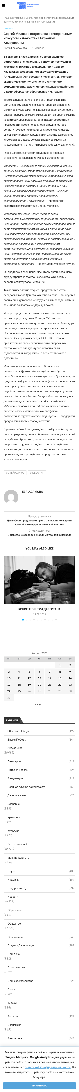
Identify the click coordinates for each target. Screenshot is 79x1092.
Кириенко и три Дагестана (39, 609)
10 (8, 678)
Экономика (14, 1024)
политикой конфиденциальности (48, 1067)
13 (39, 678)
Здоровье (14, 803)
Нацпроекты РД (41, 888)
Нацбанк (41, 879)
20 (39, 684)
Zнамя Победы (41, 739)
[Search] (75, 5)
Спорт (11, 989)
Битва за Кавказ (41, 769)
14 (49, 678)
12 (29, 678)
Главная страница (13, 17)
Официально (41, 937)
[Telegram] (66, 5)
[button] (7, 588)
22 (60, 684)
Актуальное (15, 747)
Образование (16, 910)
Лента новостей (17, 844)
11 (19, 678)
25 (19, 691)
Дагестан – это (41, 795)
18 (19, 684)
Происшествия (17, 967)
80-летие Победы (41, 731)
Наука (41, 871)
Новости (13, 896)
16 (70, 678)
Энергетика (41, 1038)
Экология (41, 1016)
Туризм (12, 1002)
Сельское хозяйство (41, 980)
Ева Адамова (19, 47)
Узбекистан (37, 473)
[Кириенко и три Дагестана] (39, 580)
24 (8, 691)
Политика (14, 953)
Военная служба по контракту (41, 786)
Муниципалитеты (19, 857)
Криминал (14, 817)
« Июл (38, 704)
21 (49, 684)
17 (8, 684)
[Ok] (70, 5)
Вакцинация (41, 778)
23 (70, 684)
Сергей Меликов (15, 473)
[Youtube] (58, 5)
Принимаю (39, 1085)
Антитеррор (41, 761)
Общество (14, 923)
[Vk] (62, 5)
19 (29, 684)
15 (60, 678)
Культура (13, 830)
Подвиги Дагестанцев (41, 945)
